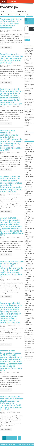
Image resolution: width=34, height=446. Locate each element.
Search (26, 26)
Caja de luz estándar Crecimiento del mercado (29, 176)
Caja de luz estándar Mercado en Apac (29, 267)
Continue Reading (5, 47)
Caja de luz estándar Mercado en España (29, 295)
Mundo (3, 15)
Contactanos (13, 2)
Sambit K (3, 30)
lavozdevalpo (9, 7)
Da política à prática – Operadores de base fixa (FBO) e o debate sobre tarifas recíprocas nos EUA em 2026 (11, 58)
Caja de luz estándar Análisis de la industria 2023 (29, 156)
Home (4, 2)
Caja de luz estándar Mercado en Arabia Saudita (29, 275)
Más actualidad (21, 11)
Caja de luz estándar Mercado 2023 (29, 250)
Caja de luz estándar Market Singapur (29, 241)
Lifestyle (11, 11)
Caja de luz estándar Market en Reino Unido (29, 215)
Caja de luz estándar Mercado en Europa (29, 313)
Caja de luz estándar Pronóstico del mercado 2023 (29, 324)
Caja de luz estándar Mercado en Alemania (29, 257)
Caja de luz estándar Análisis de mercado (29, 166)
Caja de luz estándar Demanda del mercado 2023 (29, 196)
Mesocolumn (22, 444)
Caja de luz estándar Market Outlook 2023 (29, 224)
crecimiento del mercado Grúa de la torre (29, 332)
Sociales (29, 15)
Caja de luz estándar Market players (29, 232)
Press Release (20, 15)
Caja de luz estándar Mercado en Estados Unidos (29, 304)
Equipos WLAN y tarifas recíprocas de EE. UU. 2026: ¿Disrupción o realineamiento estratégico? (11, 23)
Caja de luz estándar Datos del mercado (29, 186)
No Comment (4, 31)
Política (10, 15)
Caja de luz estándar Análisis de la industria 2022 (29, 147)
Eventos (3, 11)
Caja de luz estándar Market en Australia (29, 205)
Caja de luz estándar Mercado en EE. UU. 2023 (29, 285)
